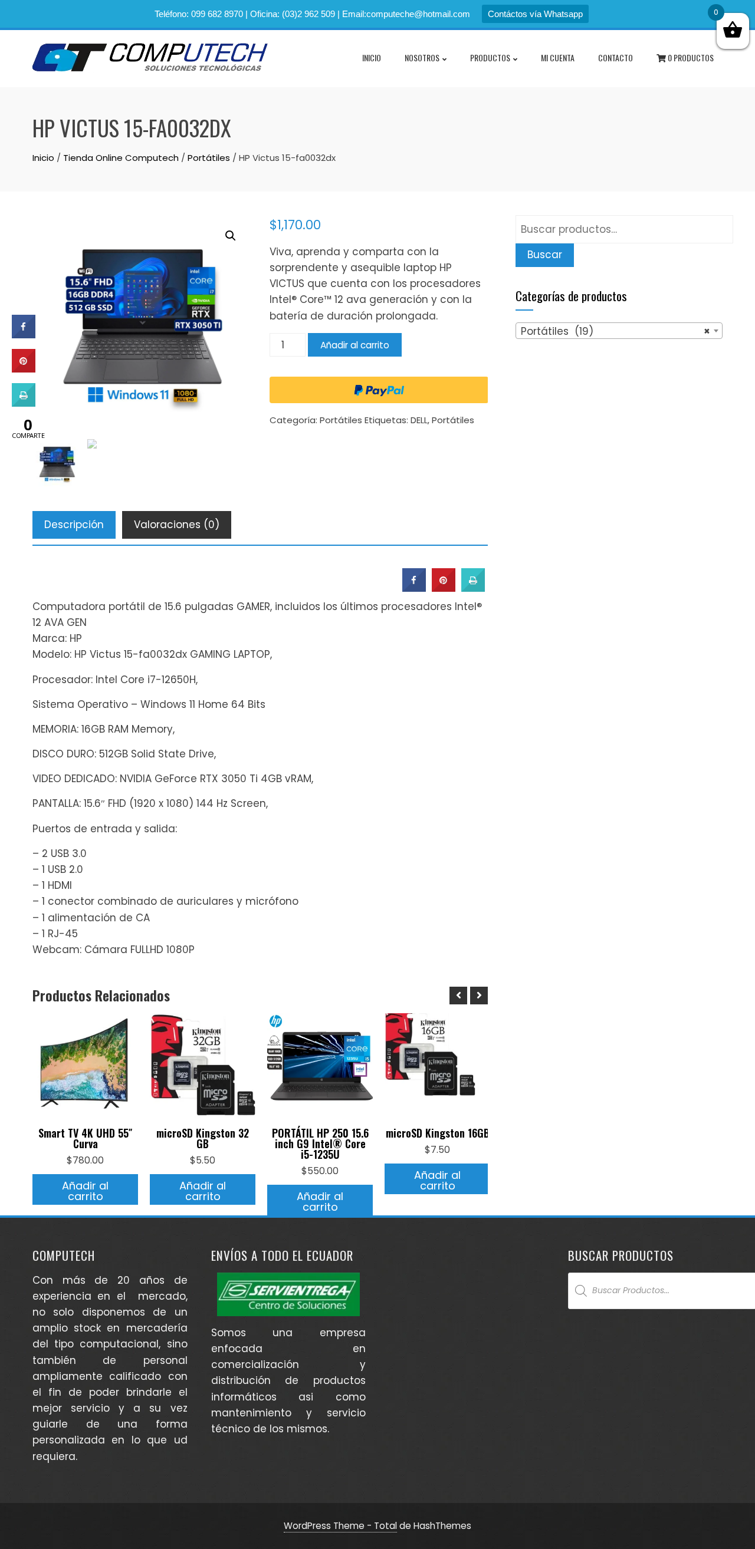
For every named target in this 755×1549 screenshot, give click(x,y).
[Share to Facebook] (414, 588)
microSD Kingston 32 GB (202, 1138)
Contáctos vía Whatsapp (535, 14)
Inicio (371, 57)
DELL (419, 420)
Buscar (544, 255)
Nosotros (422, 57)
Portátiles (209, 157)
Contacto (615, 57)
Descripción (74, 525)
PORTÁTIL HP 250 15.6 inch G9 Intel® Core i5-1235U (320, 1143)
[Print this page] (473, 588)
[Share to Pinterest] (443, 588)
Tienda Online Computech (121, 157)
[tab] (74, 525)
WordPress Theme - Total (340, 1526)
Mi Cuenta (558, 57)
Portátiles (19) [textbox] (615, 331)
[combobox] (619, 330)
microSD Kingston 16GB (438, 1133)
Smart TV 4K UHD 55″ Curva (85, 1138)
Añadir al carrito (354, 345)
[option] (85, 1109)
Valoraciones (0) (176, 525)
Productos (490, 57)
